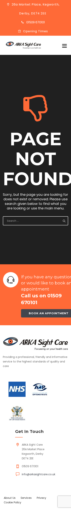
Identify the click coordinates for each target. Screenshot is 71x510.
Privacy (41, 498)
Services (26, 498)
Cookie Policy (12, 502)
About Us (10, 498)
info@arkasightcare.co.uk (38, 474)
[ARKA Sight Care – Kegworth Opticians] (23, 45)
